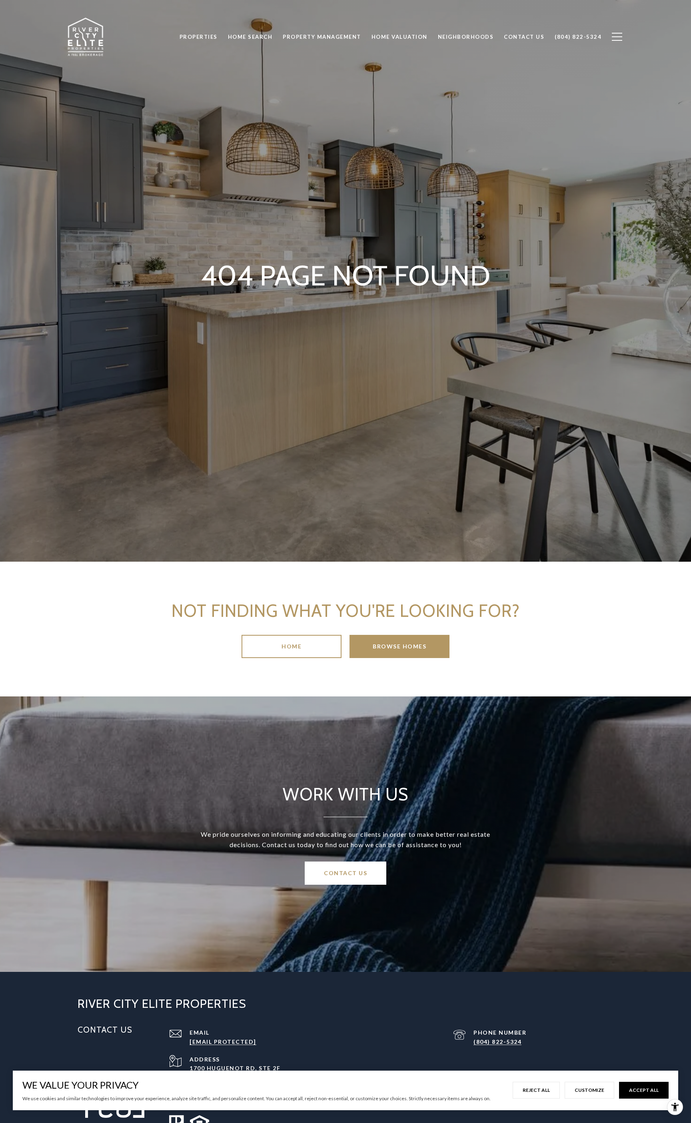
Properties (199, 37)
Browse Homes (399, 646)
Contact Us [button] (345, 873)
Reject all (536, 1090)
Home (292, 646)
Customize (589, 1090)
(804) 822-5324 (497, 1041)
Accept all (644, 1090)
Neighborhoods (466, 37)
